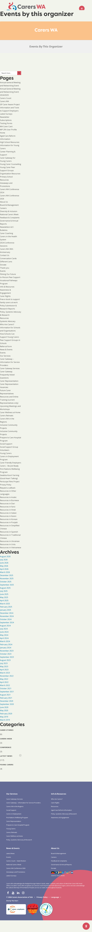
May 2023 (4, 666)
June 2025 (4, 594)
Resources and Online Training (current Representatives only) (9, 399)
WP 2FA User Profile (8, 129)
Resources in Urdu (7, 544)
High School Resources (9, 142)
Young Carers (6, 453)
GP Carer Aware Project (10, 104)
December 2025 (6, 575)
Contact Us (4, 255)
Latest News (6, 756)
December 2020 (6, 701)
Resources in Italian (8, 513)
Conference (5, 747)
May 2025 (4, 597)
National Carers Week (9, 214)
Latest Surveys (6, 114)
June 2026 (4, 563)
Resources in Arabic (8, 497)
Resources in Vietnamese (10, 547)
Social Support (6, 444)
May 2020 (4, 710)
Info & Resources (7, 286)
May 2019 (4, 717)
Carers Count (5, 98)
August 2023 (5, 660)
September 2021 (7, 691)
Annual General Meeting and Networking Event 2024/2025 (10, 92)
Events (3, 271)
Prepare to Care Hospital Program (17, 825)
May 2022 (4, 679)
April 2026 (4, 569)
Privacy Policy (5, 484)
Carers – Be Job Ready (9, 466)
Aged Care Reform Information (61, 810)
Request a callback (7, 488)
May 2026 (4, 566)
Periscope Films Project (9, 481)
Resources (4, 318)
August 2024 (5, 625)
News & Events (6, 349)
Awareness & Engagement (60, 818)
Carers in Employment (13, 814)
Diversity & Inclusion (8, 211)
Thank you (4, 268)
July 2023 (4, 663)
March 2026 (5, 572)
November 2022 (6, 676)
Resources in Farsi (7, 506)
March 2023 (5, 673)
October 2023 (5, 654)
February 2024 (6, 644)
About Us (4, 202)
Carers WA (4, 101)
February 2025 (6, 607)
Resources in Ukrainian (10, 541)
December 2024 (6, 613)
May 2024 (4, 635)
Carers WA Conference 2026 (15, 868)
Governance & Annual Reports (61, 865)
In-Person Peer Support (10, 277)
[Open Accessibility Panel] (86, 926)
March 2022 (5, 685)
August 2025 (5, 588)
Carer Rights (5, 296)
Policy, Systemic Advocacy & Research (19, 840)
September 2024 (7, 622)
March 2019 (5, 720)
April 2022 (4, 682)
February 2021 (6, 698)
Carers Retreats (6, 415)
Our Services (5, 356)
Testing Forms (6, 123)
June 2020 (4, 707)
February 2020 (6, 713)
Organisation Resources (10, 173)
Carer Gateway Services (10, 368)
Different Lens (6, 261)
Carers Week (6, 739)
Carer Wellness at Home (10, 412)
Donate (3, 264)
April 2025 (4, 600)
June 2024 (4, 632)
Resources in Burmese (9, 500)
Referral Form (6, 346)
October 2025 (5, 581)
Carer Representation (9, 381)
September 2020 (7, 704)
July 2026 (4, 559)
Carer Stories (6, 730)
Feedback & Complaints (10, 217)
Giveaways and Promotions (15, 872)
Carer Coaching (6, 233)
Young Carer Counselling (10, 164)
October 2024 (5, 619)
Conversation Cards (8, 258)
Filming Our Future (8, 274)
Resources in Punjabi (9, 522)
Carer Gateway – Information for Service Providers (10, 362)
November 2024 (6, 616)
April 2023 (4, 669)
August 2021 (5, 695)
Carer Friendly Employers (10, 462)
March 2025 (5, 603)
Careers (3, 208)
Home (2, 133)
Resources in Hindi (8, 510)
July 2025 (4, 591)
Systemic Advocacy (7, 321)
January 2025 (5, 610)
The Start (14, 901)
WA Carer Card (6, 126)
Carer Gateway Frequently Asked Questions (7, 374)
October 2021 (5, 688)
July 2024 (4, 629)
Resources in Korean (8, 519)
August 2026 (5, 556)
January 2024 (5, 647)
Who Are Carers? (7, 324)
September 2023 (7, 657)
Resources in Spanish (9, 532)
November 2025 (6, 578)
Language (55, 897)
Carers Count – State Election (16, 861)
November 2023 (6, 651)
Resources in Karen (8, 516)
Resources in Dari (7, 503)
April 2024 (4, 638)
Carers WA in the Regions (14, 806)
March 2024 (5, 641)
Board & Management (9, 205)
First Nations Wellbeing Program (17, 818)
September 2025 (7, 585)
